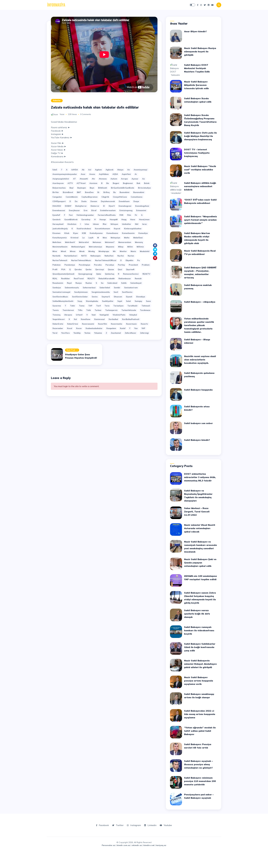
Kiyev (75, 233)
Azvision (93, 183)
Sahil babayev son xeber (198, 423)
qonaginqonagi (85, 274)
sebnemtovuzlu (72, 287)
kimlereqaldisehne (132, 228)
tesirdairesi (68, 310)
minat (63, 251)
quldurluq (109, 274)
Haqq (123, 219)
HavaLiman (144, 219)
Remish (138, 278)
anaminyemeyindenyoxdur (64, 174)
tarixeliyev (118, 306)
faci (71, 215)
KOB (84, 233)
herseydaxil (58, 224)
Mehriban (56, 242)
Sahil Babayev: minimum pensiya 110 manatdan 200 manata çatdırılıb (200, 781)
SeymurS (106, 297)
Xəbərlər (57, 100)
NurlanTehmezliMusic (81, 260)
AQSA (115, 174)
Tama (81, 306)
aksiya (120, 170)
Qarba (88, 269)
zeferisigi (144, 333)
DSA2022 (56, 206)
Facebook (103, 825)
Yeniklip (77, 333)
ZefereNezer (130, 333)
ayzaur (135, 179)
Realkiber (65, 278)
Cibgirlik (105, 197)
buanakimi (124, 192)
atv (93, 179)
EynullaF (56, 215)
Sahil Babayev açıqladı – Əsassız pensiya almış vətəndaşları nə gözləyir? (198, 764)
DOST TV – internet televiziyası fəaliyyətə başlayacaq (197, 153)
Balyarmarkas (59, 188)
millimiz (140, 247)
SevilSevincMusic (60, 297)
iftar (105, 224)
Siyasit (129, 297)
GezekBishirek (70, 219)
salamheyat (136, 283)
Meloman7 (109, 242)
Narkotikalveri (70, 256)
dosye (136, 201)
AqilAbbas (104, 174)
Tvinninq (56, 315)
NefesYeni (109, 256)
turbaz (98, 310)
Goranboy (85, 219)
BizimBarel (68, 192)
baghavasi (128, 183)
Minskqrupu (104, 251)
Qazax (111, 269)
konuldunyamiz (59, 238)
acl (89, 170)
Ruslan (89, 283)
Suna (148, 301)
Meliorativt (84, 242)
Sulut (128, 301)
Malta (126, 238)
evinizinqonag (125, 210)
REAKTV (146, 274)
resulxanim (57, 283)
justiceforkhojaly (60, 228)
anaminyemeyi (140, 170)
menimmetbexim (59, 247)
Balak (146, 183)
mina (54, 251)
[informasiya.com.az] (56, 4)
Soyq (79, 301)
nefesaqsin (95, 256)
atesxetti (84, 179)
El (104, 206)
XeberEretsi (57, 324)
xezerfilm (102, 324)
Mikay (120, 247)
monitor (123, 251)
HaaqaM (114, 219)
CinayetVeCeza (120, 197)
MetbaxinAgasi (78, 247)
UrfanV (79, 315)
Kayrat (117, 228)
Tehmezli (146, 306)
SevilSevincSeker (80, 297)
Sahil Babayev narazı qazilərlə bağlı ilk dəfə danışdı (197, 613)
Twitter (119, 825)
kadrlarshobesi (84, 228)
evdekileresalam (108, 210)
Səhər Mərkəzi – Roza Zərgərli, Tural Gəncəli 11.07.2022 (197, 511)
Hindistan (71, 224)
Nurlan (131, 256)
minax (72, 251)
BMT (79, 192)
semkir (117, 287)
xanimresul (99, 319)
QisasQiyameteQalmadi (63, 274)
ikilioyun (114, 224)
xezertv (144, 324)
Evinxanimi (141, 210)
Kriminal (74, 238)
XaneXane (85, 319)
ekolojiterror (81, 206)
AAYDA (74, 170)
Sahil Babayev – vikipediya (199, 301)
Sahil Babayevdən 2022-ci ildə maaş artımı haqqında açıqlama (199, 714)
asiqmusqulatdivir (60, 179)
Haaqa (103, 219)
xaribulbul (113, 319)
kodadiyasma (96, 233)
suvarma (56, 306)
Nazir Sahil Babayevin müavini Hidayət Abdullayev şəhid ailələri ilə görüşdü (200, 664)
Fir (136, 215)
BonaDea (89, 192)
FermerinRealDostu (107, 215)
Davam (93, 201)
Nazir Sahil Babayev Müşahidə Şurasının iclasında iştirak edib (196, 85)
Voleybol (133, 315)
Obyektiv (129, 260)
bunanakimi (138, 192)
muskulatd (144, 251)
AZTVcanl (81, 183)
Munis (133, 251)
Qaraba (78, 269)
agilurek (109, 170)
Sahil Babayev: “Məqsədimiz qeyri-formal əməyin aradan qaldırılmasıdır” (200, 220)
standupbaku (92, 301)
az (143, 179)
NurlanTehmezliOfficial (105, 260)
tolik (88, 310)
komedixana (112, 233)
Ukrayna (68, 315)
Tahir (72, 306)
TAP (90, 306)
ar (136, 174)
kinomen (56, 233)
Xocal (69, 328)
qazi (120, 269)
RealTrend (79, 278)
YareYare (65, 333)
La (83, 238)
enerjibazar (74, 210)
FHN (121, 215)
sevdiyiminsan (81, 292)
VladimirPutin (119, 315)
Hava (132, 219)
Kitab (66, 233)
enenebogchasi (142, 206)
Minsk (81, 251)
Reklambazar (125, 278)
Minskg (91, 251)
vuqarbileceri (58, 319)
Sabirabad (112, 283)
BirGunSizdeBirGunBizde (122, 188)
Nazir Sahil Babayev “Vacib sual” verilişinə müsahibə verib (200, 169)
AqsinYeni (126, 174)
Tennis (55, 310)
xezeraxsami (88, 324)
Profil (54, 269)
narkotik (56, 256)
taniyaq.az (161, 845)
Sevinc (95, 297)
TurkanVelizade (128, 310)
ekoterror (95, 206)
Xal (75, 319)
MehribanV (70, 242)
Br (98, 192)
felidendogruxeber (85, 215)
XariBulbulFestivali (130, 319)
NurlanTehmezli (59, 260)
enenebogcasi (125, 206)
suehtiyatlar (107, 301)
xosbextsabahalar (94, 328)
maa (105, 238)
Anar (83, 174)
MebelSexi (138, 238)
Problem (145, 265)
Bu (114, 192)
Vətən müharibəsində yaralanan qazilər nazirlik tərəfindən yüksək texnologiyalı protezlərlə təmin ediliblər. (199, 325)
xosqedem (111, 328)
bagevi (116, 183)
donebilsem (124, 201)
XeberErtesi (72, 324)
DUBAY (68, 206)
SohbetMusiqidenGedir (63, 301)
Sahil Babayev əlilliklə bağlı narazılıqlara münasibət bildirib (200, 186)
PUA (63, 269)
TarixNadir (132, 306)
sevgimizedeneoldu (101, 292)
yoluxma (98, 333)
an (128, 170)
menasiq (139, 242)
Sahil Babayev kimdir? (197, 440)
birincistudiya (144, 188)
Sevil (116, 292)
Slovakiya (140, 297)
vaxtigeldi (104, 315)
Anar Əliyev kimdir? (195, 31)
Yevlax (87, 333)
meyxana (110, 247)
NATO (84, 256)
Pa (138, 260)
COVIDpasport (59, 201)
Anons (92, 174)
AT (74, 179)
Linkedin (151, 825)
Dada (84, 201)
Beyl (71, 188)
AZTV (70, 183)
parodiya (110, 265)
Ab (83, 170)
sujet (119, 301)
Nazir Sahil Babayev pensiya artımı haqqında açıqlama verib (198, 680)
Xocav (79, 328)
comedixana (136, 197)
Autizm (114, 179)
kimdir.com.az (123, 845)
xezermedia (116, 324)
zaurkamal (116, 333)
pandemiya (69, 265)
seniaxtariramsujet (61, 292)
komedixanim (128, 233)
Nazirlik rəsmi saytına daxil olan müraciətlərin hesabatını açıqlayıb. (200, 359)
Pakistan (56, 265)
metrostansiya (95, 247)
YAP (143, 328)
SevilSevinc (127, 292)
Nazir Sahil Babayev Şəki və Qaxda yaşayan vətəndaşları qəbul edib (200, 562)
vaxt (94, 315)
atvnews (103, 179)
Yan (136, 328)
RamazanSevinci (131, 274)
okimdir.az (137, 845)
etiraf (93, 210)
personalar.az (108, 845)
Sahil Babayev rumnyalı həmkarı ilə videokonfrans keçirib (199, 630)
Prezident (133, 265)
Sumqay (138, 301)
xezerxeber (57, 328)
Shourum (118, 297)
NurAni (120, 256)
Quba (98, 274)
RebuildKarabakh (107, 278)
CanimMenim (72, 197)
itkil (136, 224)
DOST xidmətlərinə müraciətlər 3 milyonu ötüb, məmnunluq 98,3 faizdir (200, 477)
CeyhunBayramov (90, 197)
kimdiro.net (148, 845)
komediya (143, 233)
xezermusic (131, 324)
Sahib (123, 283)
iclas (87, 224)
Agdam (98, 170)
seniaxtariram (131, 287)
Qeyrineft (130, 269)
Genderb (56, 219)
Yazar (62, 114)
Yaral (54, 333)
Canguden (57, 197)
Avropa (124, 179)
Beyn (92, 188)
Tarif (98, 306)
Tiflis (80, 310)
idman (96, 224)
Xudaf (122, 328)
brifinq (106, 192)
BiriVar (55, 192)
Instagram (135, 825)
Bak (138, 183)
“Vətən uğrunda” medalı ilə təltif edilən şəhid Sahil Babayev (200, 731)
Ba (107, 183)
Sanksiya (56, 287)
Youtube (167, 825)
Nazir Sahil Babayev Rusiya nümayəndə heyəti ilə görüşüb (200, 51)
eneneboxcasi (58, 210)
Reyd (69, 283)
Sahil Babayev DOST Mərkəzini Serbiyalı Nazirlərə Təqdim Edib (197, 68)
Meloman (97, 242)
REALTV (91, 278)
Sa (102, 283)
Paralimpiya (84, 265)
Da (76, 201)
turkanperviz (111, 310)
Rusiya (79, 283)
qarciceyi (99, 269)
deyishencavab (108, 201)
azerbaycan (58, 183)
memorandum (124, 242)
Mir (114, 251)
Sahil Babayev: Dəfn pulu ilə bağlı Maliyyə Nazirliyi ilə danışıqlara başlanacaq (200, 136)
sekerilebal (105, 287)
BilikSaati (102, 188)
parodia (98, 265)
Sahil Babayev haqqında (198, 389)
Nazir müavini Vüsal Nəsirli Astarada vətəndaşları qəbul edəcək (199, 528)
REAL (54, 278)
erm (85, 210)
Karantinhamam (102, 228)
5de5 (54, 170)
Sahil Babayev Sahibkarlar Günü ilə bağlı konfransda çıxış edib (199, 647)
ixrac (144, 224)
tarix (107, 306)
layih (90, 238)
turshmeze (145, 310)
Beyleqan (81, 188)
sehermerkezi (89, 287)
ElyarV (112, 206)
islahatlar (126, 224)
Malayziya (115, 238)
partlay (121, 265)
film (129, 215)
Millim (130, 247)
